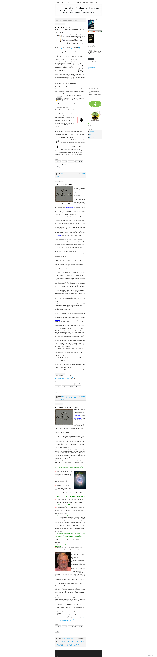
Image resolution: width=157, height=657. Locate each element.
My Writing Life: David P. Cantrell (67, 407)
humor (81, 641)
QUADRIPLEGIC (72, 644)
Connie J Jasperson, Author (92, 67)
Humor (75, 638)
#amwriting (63, 397)
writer (67, 639)
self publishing (67, 645)
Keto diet (59, 235)
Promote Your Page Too (91, 85)
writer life (76, 174)
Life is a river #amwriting (63, 184)
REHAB (77, 644)
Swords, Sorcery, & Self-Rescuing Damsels (85, 2)
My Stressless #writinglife (64, 27)
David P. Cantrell (68, 641)
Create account (91, 131)
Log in (90, 132)
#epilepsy (66, 397)
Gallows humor (57, 320)
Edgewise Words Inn (77, 415)
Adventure (63, 638)
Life (69, 397)
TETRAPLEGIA (73, 645)
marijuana (81, 234)
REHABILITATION (60, 645)
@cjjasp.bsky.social (91, 64)
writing (62, 173)
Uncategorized (63, 639)
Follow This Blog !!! (94, 50)
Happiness (73, 641)
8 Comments (83, 396)
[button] (64, 194)
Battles (66, 638)
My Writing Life (79, 642)
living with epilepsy (60, 399)
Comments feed (91, 135)
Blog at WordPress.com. (97, 654)
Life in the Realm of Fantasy (60, 654)
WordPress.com (91, 137)
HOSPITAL (78, 641)
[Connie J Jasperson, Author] (91, 68)
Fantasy (72, 638)
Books (68, 2)
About (63, 2)
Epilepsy (62, 396)
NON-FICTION (66, 644)
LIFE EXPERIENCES (65, 174)
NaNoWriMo (71, 174)
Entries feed (91, 134)
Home (57, 2)
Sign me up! (91, 58)
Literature (58, 639)
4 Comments (83, 173)
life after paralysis (64, 642)
